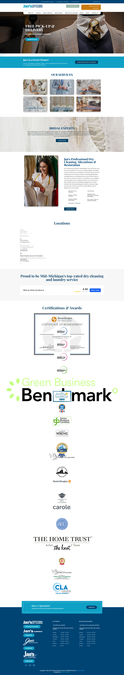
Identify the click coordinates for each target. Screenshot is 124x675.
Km (22, 248)
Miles (26, 248)
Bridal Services (47, 13)
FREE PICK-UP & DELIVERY (94, 7)
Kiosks (81, 13)
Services (38, 13)
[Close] (20, 244)
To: (20, 247)
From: (21, 245)
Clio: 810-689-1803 (75, 1)
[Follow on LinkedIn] (30, 665)
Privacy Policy (80, 670)
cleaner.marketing (65, 672)
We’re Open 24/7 (97, 1)
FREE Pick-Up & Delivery (31, 626)
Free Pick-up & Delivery (71, 13)
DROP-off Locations (53, 6)
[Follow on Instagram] (34, 665)
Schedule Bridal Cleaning (48, 1)
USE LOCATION (23, 259)
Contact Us (95, 13)
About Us (30, 13)
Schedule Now (32, 39)
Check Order (72, 6)
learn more (28, 635)
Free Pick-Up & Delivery (40, 28)
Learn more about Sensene (86, 62)
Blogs (87, 13)
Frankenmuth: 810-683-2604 (63, 1)
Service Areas (58, 13)
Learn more (62, 140)
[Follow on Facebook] (26, 665)
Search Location (23, 231)
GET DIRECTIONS (24, 250)
